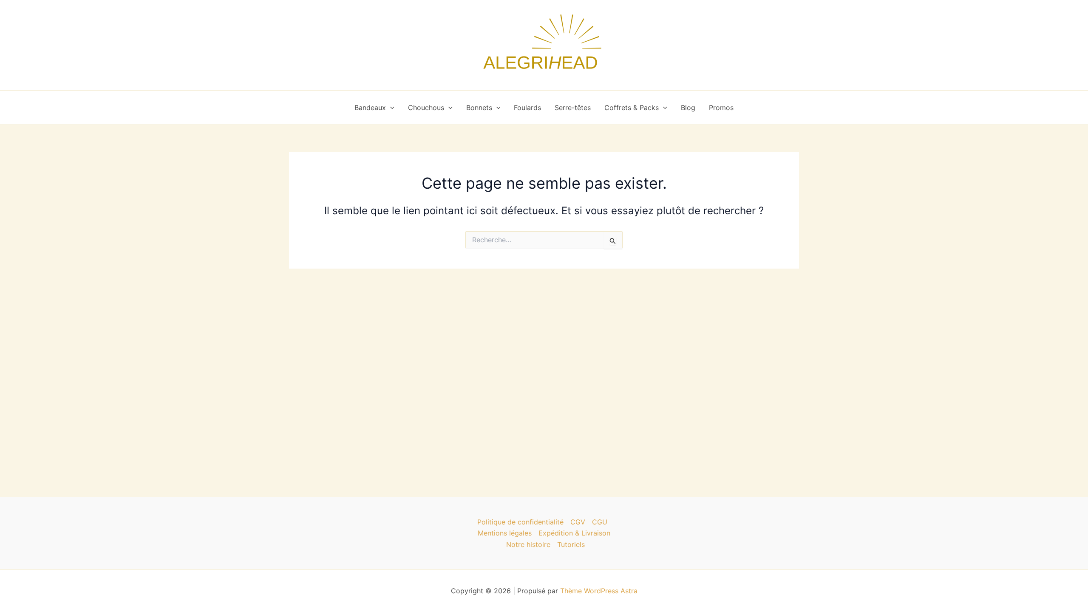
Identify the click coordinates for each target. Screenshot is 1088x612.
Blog (688, 107)
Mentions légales (505, 533)
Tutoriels (571, 544)
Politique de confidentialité (520, 522)
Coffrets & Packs (631, 107)
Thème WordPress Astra (599, 590)
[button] (390, 108)
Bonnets (479, 107)
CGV (577, 522)
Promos (721, 107)
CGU (599, 522)
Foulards (527, 107)
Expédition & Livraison (574, 533)
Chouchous (426, 107)
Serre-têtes (573, 107)
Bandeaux (370, 107)
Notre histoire (528, 544)
